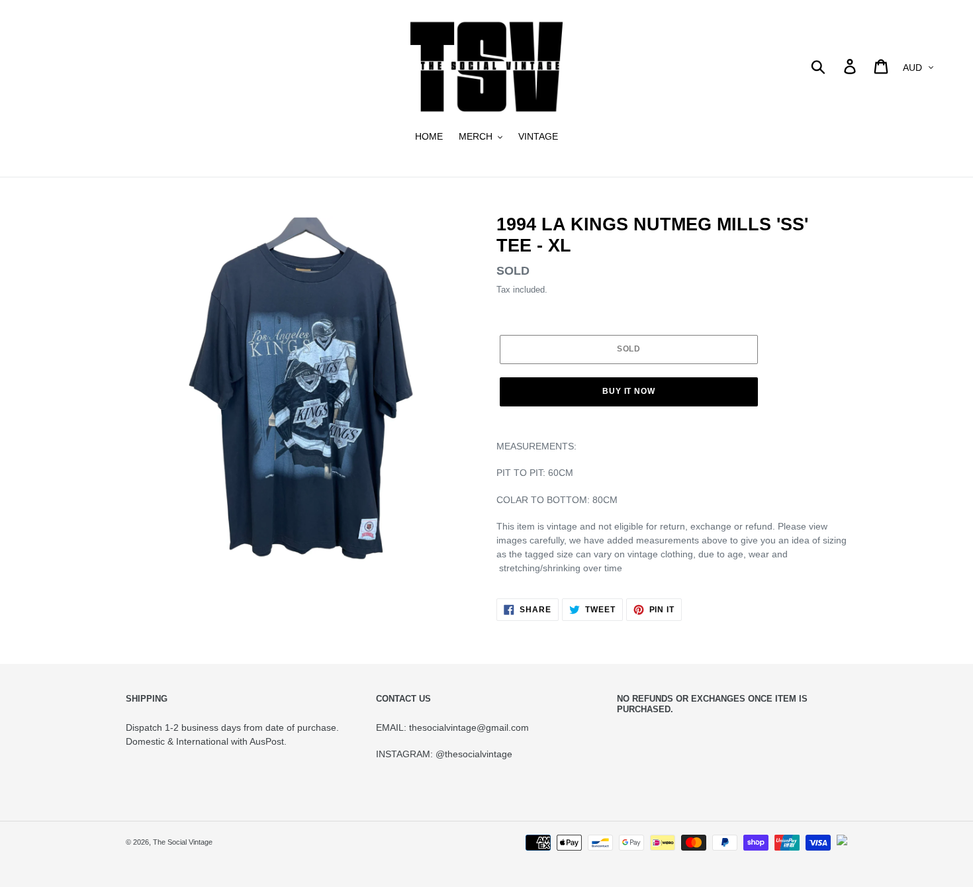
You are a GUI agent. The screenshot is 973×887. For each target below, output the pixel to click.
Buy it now (629, 391)
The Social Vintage (182, 842)
